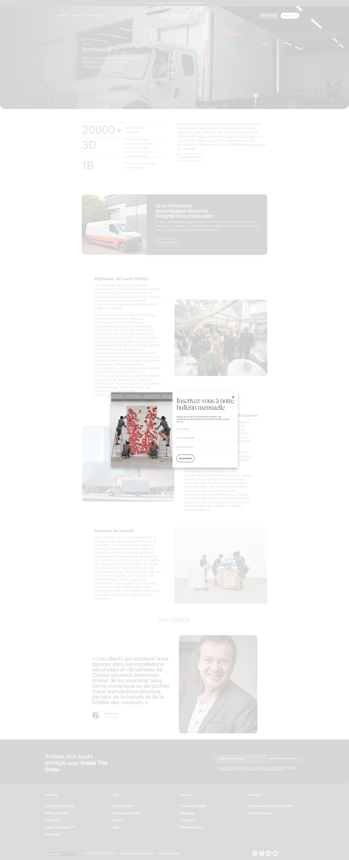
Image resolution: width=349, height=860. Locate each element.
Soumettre (185, 458)
